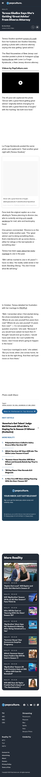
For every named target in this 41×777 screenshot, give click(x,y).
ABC (3, 716)
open (19, 250)
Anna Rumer (7, 26)
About (4, 758)
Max (23, 723)
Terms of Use (9, 516)
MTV (3, 740)
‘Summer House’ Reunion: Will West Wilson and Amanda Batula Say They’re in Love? (21, 461)
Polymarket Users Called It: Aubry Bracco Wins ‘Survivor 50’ (19, 443)
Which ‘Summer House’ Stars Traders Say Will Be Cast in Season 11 (14, 655)
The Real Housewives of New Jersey (23, 405)
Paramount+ (26, 716)
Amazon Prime (27, 731)
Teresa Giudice (7, 405)
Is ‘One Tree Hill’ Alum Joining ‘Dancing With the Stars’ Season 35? (21, 480)
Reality (5, 9)
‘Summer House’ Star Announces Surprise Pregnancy (13, 642)
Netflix (24, 726)
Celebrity (26, 737)
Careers (4, 761)
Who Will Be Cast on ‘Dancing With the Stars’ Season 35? (14, 612)
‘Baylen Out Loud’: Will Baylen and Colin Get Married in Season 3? (18, 587)
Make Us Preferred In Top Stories (19, 411)
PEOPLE (23, 308)
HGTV (4, 746)
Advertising (6, 755)
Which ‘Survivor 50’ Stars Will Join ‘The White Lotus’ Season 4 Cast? (21, 452)
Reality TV (6, 737)
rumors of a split (29, 38)
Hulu (24, 728)
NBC (3, 720)
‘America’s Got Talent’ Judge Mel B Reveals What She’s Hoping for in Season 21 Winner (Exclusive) (18, 427)
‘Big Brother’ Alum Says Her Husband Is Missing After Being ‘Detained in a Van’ (14, 627)
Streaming (27, 713)
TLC (3, 743)
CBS (3, 723)
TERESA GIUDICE (19, 205)
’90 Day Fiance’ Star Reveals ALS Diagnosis (18, 471)
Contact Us (5, 752)
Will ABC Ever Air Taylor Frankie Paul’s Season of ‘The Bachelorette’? (14, 684)
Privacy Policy (29, 516)
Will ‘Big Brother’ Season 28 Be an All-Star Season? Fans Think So (15, 599)
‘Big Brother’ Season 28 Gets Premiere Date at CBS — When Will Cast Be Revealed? (15, 670)
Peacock (25, 720)
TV (3, 713)
